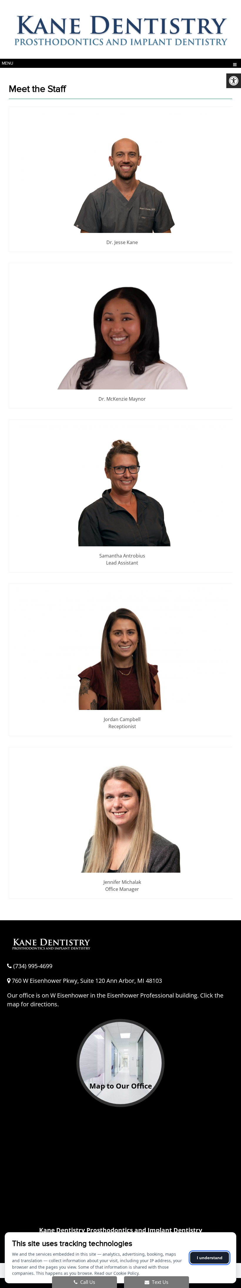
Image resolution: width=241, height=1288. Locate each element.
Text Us (159, 1282)
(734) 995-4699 (32, 966)
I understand (209, 1257)
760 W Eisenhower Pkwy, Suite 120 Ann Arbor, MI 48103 (86, 981)
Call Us (87, 1282)
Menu (7, 63)
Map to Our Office (120, 1086)
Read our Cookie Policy (116, 1273)
